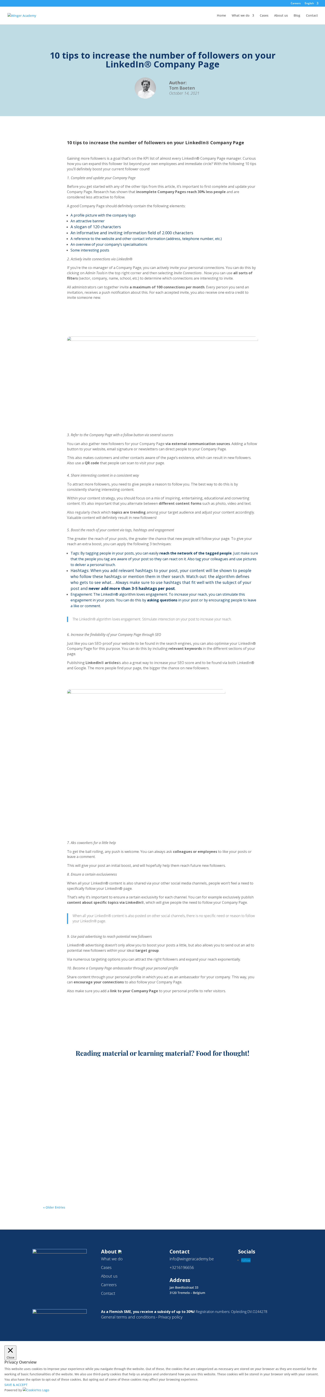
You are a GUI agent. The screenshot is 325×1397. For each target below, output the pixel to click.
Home (221, 15)
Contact (312, 15)
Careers (296, 3)
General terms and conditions (128, 1317)
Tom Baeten (59, 1083)
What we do (241, 15)
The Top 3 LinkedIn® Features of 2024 (89, 1171)
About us (281, 15)
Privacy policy (170, 1317)
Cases (264, 15)
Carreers (109, 1284)
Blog (297, 15)
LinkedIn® (100, 1083)
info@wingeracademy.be (192, 1258)
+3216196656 (182, 1267)
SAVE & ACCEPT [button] (15, 1385)
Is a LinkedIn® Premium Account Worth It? (96, 1123)
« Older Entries (54, 1207)
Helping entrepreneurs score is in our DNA (95, 1076)
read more (55, 1089)
